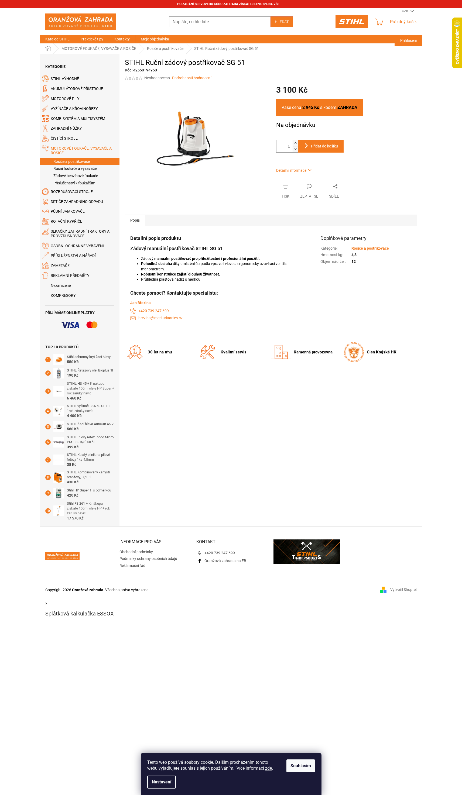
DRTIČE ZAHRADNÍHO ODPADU (77, 201)
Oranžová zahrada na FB (225, 561)
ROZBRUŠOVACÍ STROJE (72, 192)
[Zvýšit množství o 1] (295, 143)
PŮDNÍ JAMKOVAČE (68, 211)
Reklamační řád (132, 565)
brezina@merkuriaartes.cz (160, 318)
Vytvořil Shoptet (403, 589)
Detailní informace (291, 170)
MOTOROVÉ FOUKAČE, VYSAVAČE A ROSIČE (81, 150)
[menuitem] (57, 39)
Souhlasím (300, 765)
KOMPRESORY (63, 295)
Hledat (282, 22)
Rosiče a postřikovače (71, 161)
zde (268, 768)
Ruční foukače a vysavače (75, 168)
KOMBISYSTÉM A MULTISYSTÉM (78, 118)
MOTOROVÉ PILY (65, 99)
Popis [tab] (135, 220)
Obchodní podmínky (136, 552)
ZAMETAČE (60, 265)
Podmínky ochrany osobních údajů (148, 558)
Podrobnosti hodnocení (191, 78)
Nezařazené (61, 285)
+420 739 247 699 (153, 311)
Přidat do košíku (324, 146)
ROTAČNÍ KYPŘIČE (66, 221)
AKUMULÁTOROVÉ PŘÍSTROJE (77, 89)
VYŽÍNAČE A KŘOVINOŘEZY (74, 108)
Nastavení (161, 781)
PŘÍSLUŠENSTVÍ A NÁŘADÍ (73, 255)
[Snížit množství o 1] (295, 149)
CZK (405, 11)
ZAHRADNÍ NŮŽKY (66, 128)
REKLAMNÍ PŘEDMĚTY (70, 275)
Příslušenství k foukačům (74, 183)
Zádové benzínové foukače (75, 176)
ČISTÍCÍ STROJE (64, 138)
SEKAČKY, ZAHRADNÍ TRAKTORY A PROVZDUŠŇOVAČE (80, 233)
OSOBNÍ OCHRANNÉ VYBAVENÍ (77, 246)
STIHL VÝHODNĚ (65, 79)
